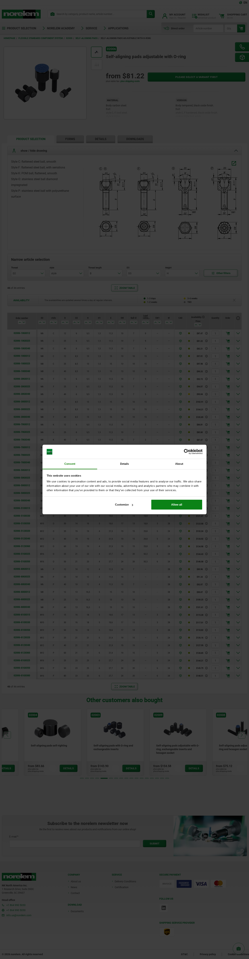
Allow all (176, 504)
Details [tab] (124, 463)
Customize (122, 504)
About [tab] (179, 463)
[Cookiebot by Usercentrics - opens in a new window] (187, 452)
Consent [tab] (69, 463)
